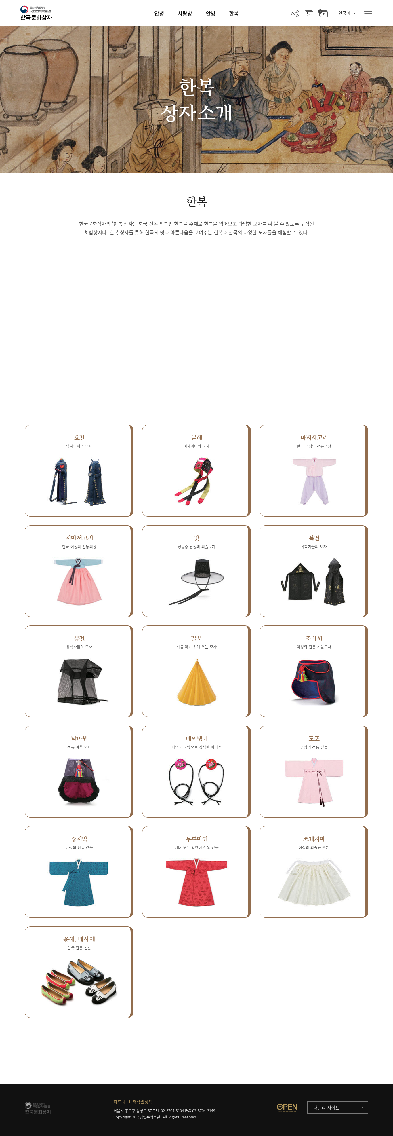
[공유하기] (295, 13)
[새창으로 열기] (287, 1107)
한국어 (344, 13)
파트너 (119, 1102)
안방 (210, 13)
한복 (234, 13)
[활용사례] (309, 13)
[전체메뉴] (368, 14)
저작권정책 (142, 1102)
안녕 (159, 13)
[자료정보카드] (323, 13)
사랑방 (185, 13)
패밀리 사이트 (326, 1107)
